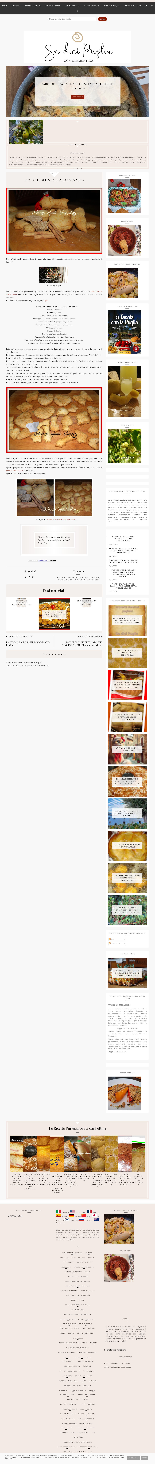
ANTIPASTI (89, 1253)
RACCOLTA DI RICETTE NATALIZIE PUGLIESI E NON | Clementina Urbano (82, 644)
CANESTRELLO (68, 1262)
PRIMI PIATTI (67, 1376)
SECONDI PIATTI (66, 1428)
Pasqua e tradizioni (85, 1361)
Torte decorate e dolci (67, 1447)
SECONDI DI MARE (86, 1423)
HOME (4, 6)
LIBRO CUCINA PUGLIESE (87, 1352)
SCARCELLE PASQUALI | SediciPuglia (84, 1177)
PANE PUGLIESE (68, 1361)
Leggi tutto (77, 97)
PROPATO (92, 1380)
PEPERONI (87, 1366)
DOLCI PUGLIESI (89, 1328)
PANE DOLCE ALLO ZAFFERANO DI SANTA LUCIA (28, 644)
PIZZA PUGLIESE (89, 1371)
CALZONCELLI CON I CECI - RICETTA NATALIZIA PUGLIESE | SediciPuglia (70, 1180)
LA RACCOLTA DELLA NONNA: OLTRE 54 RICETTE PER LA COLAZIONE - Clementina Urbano (57, 1183)
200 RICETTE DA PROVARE (72, 1253)
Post (113, 939)
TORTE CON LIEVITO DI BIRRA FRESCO (77, 1442)
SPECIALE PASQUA (111, 6)
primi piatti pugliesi (84, 1376)
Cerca (102, 19)
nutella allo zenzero (15, 470)
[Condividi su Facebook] (29, 577)
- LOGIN (126, 1363)
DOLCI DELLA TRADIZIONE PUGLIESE (77, 1314)
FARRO (62, 1333)
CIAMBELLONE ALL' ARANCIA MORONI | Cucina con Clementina (43, 1179)
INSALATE (93, 1342)
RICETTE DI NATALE (88, 1404)
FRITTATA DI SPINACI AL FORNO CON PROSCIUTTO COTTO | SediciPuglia (123, 550)
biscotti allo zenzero (64, 519)
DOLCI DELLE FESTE (74, 577)
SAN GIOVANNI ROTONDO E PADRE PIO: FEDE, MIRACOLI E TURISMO (127, 813)
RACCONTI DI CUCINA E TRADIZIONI (72, 1390)
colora (49, 519)
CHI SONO (16, 6)
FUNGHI (71, 1333)
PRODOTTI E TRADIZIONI (68, 1380)
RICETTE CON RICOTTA (86, 1395)
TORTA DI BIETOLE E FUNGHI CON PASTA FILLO (127, 845)
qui (46, 300)
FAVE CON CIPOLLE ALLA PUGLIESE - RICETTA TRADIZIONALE (123, 539)
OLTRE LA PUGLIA (72, 6)
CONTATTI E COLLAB (132, 6)
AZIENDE (81, 1257)
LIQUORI (67, 1357)
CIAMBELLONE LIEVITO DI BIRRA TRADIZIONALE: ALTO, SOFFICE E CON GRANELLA (127, 781)
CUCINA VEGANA (77, 1300)
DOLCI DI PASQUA (85, 1324)
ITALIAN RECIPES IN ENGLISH (77, 1347)
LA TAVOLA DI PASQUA (66, 1352)
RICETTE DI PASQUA (70, 1409)
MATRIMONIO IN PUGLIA (82, 1357)
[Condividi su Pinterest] (33, 577)
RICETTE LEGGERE (68, 1418)
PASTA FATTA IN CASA (72, 1366)
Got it (144, 1458)
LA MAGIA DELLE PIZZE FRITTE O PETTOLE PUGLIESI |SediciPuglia (127, 717)
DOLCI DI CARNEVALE (86, 1319)
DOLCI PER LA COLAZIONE (69, 580)
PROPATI (83, 1380)
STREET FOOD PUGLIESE (80, 1432)
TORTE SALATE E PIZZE (88, 1447)
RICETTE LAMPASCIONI (86, 1413)
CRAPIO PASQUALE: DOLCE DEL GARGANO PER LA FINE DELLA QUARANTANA (127, 973)
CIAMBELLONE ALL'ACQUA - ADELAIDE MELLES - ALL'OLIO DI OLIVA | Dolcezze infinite (127, 684)
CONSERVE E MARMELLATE (84, 1267)
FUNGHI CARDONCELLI (86, 1333)
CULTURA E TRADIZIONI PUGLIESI (77, 1305)
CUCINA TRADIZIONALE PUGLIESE (77, 1281)
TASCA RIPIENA (77, 1437)
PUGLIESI (87, 1385)
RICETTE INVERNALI (90, 580)
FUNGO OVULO (77, 1338)
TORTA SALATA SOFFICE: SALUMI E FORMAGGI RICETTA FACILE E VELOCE (123, 586)
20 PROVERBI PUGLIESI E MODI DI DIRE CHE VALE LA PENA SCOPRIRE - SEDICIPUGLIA (127, 620)
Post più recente (20, 637)
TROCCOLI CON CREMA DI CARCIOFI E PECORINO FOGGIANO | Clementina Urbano (77, 86)
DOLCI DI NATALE (91, 577)
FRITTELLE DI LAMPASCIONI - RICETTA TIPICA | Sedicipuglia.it (127, 877)
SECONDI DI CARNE (69, 1423)
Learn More (133, 1458)
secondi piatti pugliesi (85, 1428)
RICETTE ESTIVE (86, 1409)
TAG (93, 1432)
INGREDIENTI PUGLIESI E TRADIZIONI (72, 1342)
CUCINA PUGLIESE (52, 6)
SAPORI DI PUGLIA (32, 6)
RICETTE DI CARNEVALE (69, 1404)
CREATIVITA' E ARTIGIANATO (77, 1276)
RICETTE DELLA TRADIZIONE (77, 1399)
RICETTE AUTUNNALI (67, 1395)
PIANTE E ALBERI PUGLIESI (70, 1371)
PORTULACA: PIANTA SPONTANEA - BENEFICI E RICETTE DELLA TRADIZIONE (127, 910)
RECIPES (92, 1390)
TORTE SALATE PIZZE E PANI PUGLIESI (77, 1451)
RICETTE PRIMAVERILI (86, 1418)
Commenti (115, 943)
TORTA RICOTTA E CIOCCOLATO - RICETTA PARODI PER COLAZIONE (125, 1179)
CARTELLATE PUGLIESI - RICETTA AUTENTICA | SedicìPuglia (127, 652)
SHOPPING (64, 1432)
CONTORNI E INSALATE (73, 1271)
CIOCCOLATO (66, 1267)
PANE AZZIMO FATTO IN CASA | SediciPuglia (138, 1179)
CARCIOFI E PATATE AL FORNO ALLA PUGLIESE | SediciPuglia (123, 561)
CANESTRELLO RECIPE (84, 1262)
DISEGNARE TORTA (78, 1309)
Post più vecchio (88, 637)
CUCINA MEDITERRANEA (69, 1290)
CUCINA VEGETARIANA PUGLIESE (77, 1286)
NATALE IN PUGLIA (91, 6)
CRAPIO (87, 1271)
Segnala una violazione (115, 1350)
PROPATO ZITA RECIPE (72, 1385)
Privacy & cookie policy (113, 1363)
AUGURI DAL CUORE (67, 1257)
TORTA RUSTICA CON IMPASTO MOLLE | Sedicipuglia (16, 1180)
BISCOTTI (61, 577)
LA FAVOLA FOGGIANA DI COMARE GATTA (127, 749)
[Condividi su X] (25, 577)
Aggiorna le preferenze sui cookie (125, 1340)
